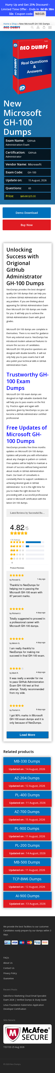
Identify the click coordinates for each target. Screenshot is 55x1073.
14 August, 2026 (27, 769)
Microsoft (35, 164)
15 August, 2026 (27, 819)
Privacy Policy (10, 973)
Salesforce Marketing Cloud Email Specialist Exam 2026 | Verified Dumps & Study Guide (25, 997)
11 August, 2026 (27, 802)
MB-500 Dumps (27, 862)
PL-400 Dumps (27, 794)
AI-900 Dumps (27, 895)
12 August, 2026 (27, 786)
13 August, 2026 (27, 903)
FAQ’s (6, 957)
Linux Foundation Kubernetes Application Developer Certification (23, 1006)
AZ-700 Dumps (27, 811)
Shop (14, 23)
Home (6, 23)
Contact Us (8, 968)
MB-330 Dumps (27, 761)
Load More (27, 734)
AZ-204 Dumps (27, 777)
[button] (50, 27)
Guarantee (8, 978)
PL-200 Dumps (27, 845)
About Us (8, 962)
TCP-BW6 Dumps (27, 878)
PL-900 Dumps (27, 828)
